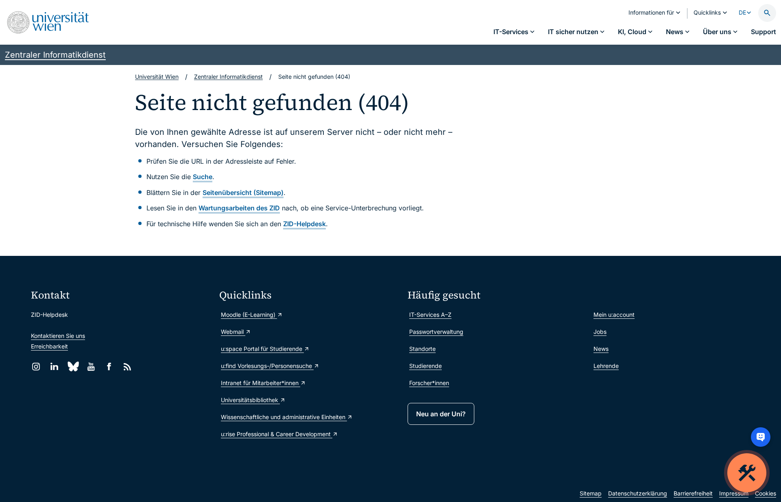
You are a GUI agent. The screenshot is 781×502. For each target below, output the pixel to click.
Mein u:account (614, 314)
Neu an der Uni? (441, 414)
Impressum (733, 493)
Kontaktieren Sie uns (58, 335)
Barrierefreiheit (693, 493)
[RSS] (127, 366)
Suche (202, 177)
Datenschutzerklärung (637, 493)
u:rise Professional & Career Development (276, 434)
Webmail (233, 331)
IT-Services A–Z (430, 314)
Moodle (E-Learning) (249, 314)
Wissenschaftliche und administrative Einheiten (284, 416)
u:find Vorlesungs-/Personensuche (267, 365)
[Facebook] (109, 366)
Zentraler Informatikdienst (55, 55)
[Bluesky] (72, 366)
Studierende (425, 365)
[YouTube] (91, 366)
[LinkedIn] (54, 366)
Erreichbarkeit (49, 346)
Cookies (765, 493)
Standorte (422, 348)
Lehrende (606, 365)
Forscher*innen (429, 382)
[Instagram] (36, 366)
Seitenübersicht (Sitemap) (243, 192)
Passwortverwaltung (436, 331)
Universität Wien (157, 76)
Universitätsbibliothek (250, 399)
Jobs (599, 331)
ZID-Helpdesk (304, 224)
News (601, 348)
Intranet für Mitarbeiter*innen (260, 382)
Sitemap (591, 493)
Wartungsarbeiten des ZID (239, 208)
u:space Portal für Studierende (262, 348)
